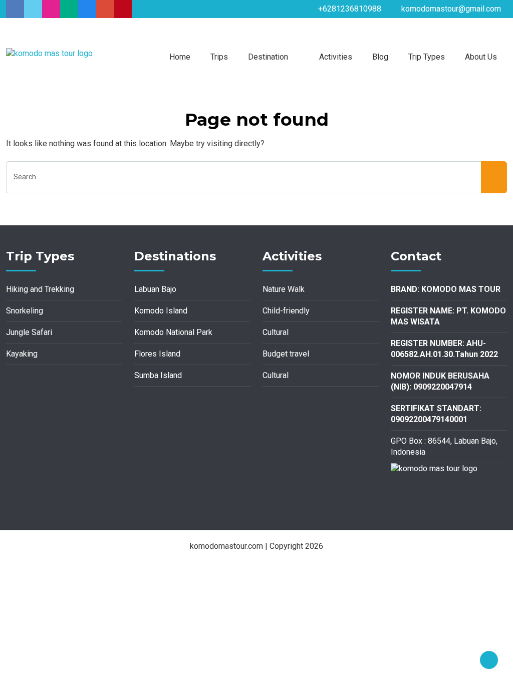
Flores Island (157, 354)
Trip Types (426, 57)
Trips (219, 57)
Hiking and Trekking (40, 289)
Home (179, 57)
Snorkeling (24, 310)
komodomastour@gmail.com (451, 9)
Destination (268, 57)
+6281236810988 (349, 9)
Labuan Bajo (155, 289)
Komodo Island (160, 310)
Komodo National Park (173, 332)
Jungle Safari (29, 332)
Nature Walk (284, 289)
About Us (481, 57)
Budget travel (286, 354)
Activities (335, 57)
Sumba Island (158, 375)
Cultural (276, 332)
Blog (380, 57)
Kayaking (22, 354)
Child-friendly (286, 310)
